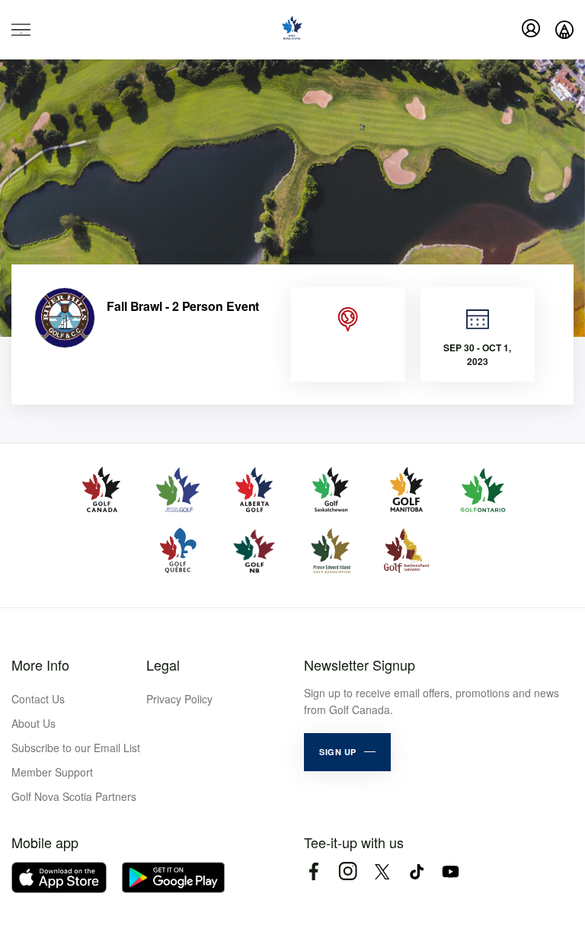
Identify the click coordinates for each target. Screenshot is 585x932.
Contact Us (38, 698)
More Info (40, 664)
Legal (163, 664)
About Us (33, 723)
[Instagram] (347, 871)
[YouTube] (450, 871)
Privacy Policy (179, 698)
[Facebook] (313, 871)
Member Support (52, 772)
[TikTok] (416, 871)
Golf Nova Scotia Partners (73, 796)
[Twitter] (382, 871)
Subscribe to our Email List (75, 747)
